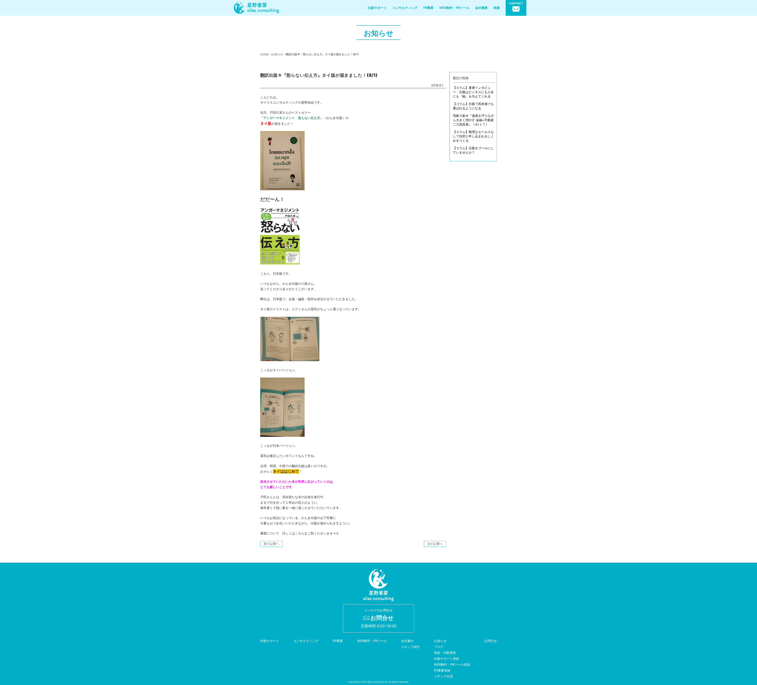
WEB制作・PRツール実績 (452, 664)
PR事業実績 (442, 670)
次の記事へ (435, 544)
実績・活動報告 (445, 653)
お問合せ (490, 641)
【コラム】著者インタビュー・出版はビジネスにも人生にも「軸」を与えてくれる (473, 92)
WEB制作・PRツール (454, 8)
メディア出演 (443, 676)
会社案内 (407, 641)
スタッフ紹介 (410, 647)
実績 (496, 8)
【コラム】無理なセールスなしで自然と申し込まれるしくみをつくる (473, 136)
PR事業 (428, 8)
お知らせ (440, 641)
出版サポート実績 (446, 659)
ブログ (438, 647)
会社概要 (481, 8)
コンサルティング (405, 8)
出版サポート (377, 8)
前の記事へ (271, 544)
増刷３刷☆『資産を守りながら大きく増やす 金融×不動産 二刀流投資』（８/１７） (473, 120)
